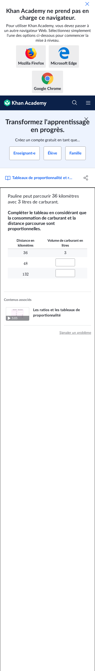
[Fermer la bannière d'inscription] (86, 119)
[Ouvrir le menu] (88, 103)
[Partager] (86, 178)
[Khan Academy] (23, 103)
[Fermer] (87, 4)
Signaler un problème (75, 333)
